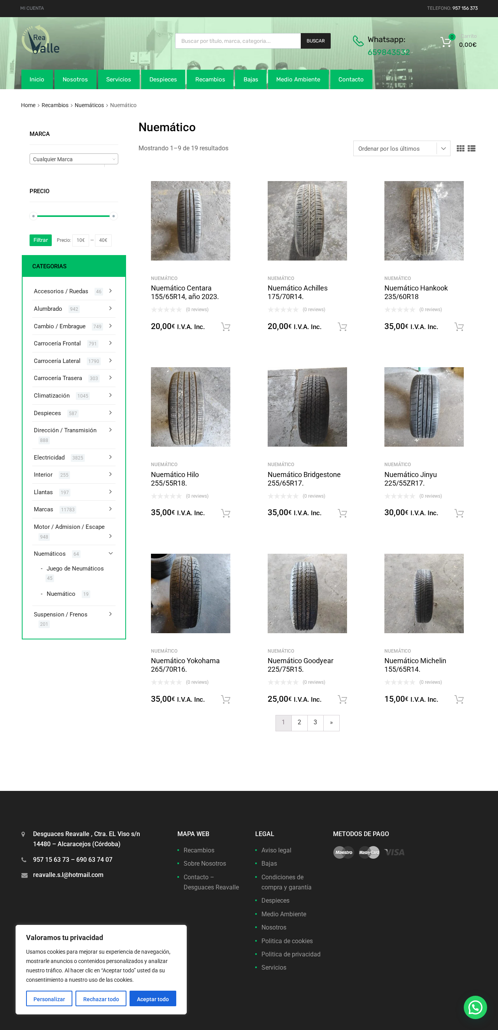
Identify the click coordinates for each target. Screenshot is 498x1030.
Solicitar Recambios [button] (225, 327)
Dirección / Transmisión (65, 430)
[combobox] (74, 158)
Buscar (316, 41)
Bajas (251, 79)
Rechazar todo (101, 999)
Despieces (163, 79)
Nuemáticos (89, 105)
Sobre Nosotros (205, 863)
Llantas (43, 492)
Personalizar (49, 999)
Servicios (118, 79)
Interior (43, 474)
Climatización (52, 395)
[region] (101, 969)
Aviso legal (276, 850)
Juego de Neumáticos (75, 568)
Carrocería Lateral (57, 360)
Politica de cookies (287, 941)
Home (28, 105)
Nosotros (75, 79)
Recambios (210, 79)
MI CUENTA (32, 8)
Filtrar (40, 240)
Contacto (351, 79)
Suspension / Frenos (61, 614)
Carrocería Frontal (57, 343)
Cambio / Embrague (60, 326)
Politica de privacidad (291, 954)
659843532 (389, 52)
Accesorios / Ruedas (61, 291)
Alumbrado (48, 308)
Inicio (37, 79)
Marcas (43, 509)
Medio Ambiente (298, 79)
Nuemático (164, 278)
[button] (475, 1007)
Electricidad (49, 457)
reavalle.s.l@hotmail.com (68, 875)
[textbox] (74, 159)
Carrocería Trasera (58, 378)
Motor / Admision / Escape (69, 526)
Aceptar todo (153, 999)
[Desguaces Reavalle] (60, 52)
